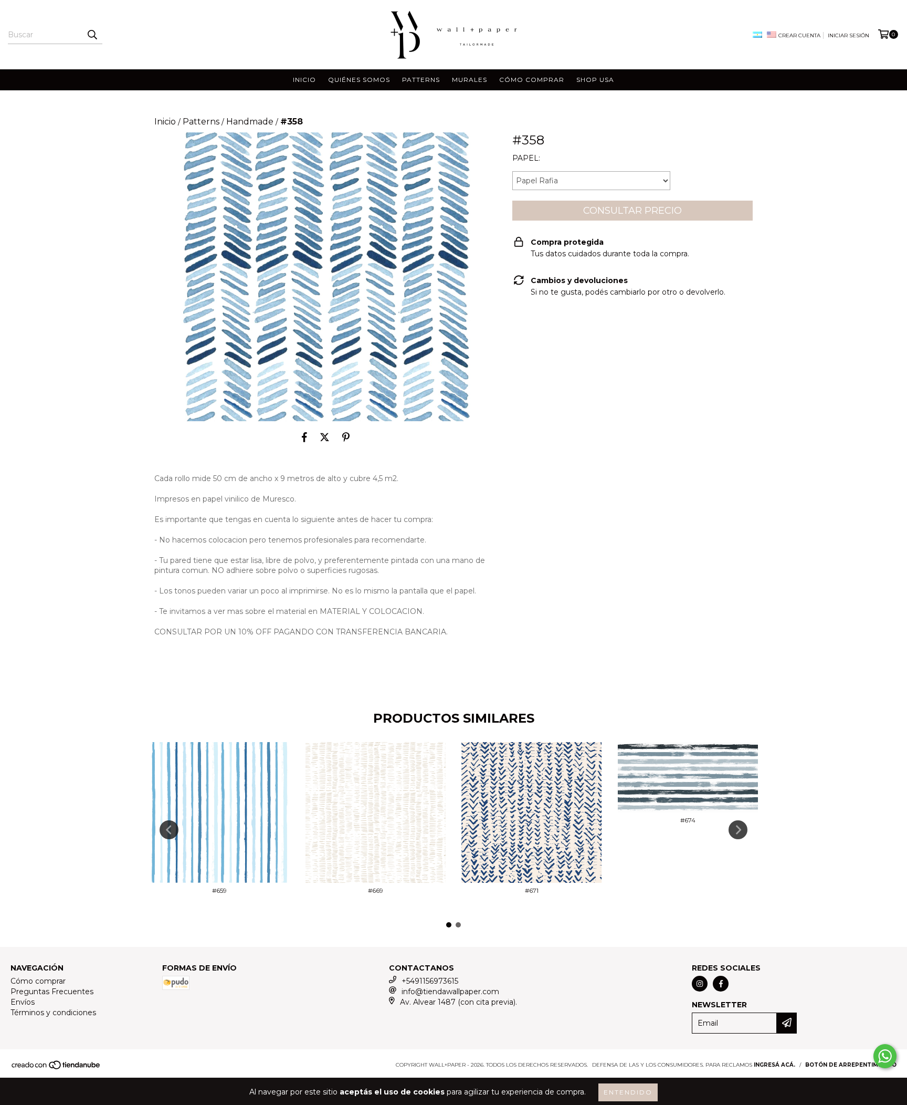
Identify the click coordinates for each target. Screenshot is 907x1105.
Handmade (249, 122)
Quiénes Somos (359, 80)
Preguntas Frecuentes (51, 991)
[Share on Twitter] (325, 437)
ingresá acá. (774, 1064)
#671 (532, 890)
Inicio (304, 80)
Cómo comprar (531, 80)
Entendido (628, 1092)
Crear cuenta (799, 35)
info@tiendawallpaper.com (450, 991)
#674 (687, 820)
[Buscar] (91, 34)
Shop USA (595, 80)
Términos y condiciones (53, 1012)
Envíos (22, 1002)
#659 (219, 890)
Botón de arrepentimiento (851, 1064)
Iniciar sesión (848, 35)
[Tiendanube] (56, 1068)
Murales (469, 80)
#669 (375, 890)
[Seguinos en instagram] (700, 984)
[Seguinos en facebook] (721, 984)
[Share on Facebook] (304, 437)
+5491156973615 (430, 981)
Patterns (421, 80)
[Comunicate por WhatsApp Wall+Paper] (885, 1056)
